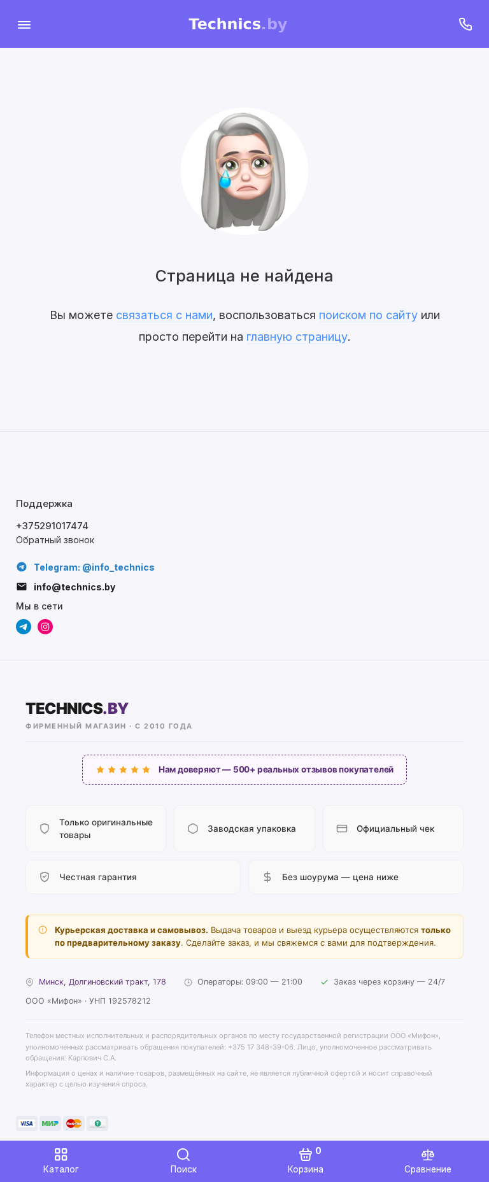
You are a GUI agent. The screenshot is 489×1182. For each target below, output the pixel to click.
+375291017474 (52, 526)
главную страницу (297, 336)
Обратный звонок (55, 539)
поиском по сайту (368, 315)
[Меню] (24, 24)
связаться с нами (164, 315)
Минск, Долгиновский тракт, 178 (102, 981)
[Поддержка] (465, 24)
